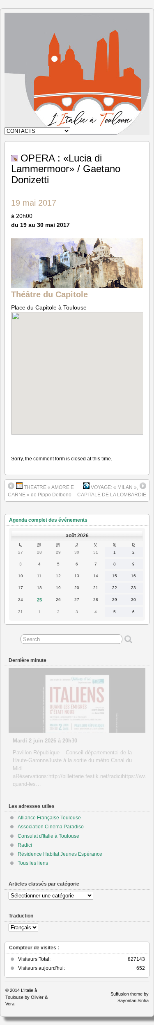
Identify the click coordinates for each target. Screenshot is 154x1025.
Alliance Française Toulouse (49, 818)
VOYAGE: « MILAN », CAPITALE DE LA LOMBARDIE (111, 491)
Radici (25, 845)
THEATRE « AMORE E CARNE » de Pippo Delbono (41, 491)
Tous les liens (33, 863)
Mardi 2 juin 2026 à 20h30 (45, 741)
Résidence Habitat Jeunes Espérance (60, 854)
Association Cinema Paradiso (51, 827)
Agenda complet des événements (48, 520)
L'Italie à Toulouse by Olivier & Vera (26, 997)
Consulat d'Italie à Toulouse (48, 836)
